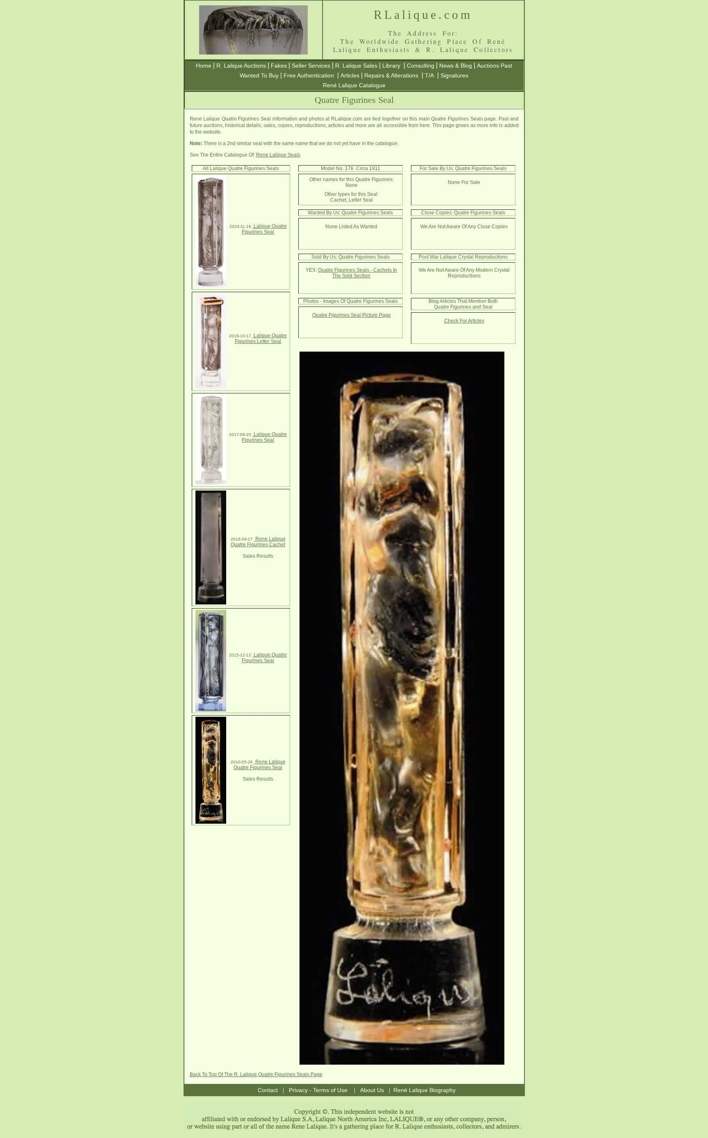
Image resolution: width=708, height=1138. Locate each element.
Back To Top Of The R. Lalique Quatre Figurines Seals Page (256, 1074)
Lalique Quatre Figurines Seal (264, 229)
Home (203, 65)
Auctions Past (494, 65)
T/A (429, 75)
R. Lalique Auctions (241, 65)
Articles (349, 75)
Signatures (454, 75)
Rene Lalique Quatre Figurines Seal (260, 764)
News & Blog (455, 65)
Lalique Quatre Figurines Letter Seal (261, 338)
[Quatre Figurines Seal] (210, 286)
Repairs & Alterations (391, 75)
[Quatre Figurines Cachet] (210, 603)
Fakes (279, 65)
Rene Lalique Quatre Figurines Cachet (258, 541)
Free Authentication (309, 75)
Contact (268, 1090)
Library (391, 65)
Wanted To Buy (259, 75)
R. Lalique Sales (356, 65)
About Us (372, 1090)
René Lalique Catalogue (354, 85)
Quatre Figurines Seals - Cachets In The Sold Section (357, 273)
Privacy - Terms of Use (318, 1090)
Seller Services (311, 65)
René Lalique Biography (424, 1090)
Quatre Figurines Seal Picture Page (351, 315)
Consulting (420, 65)
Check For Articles (464, 321)
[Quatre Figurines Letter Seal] (210, 388)
